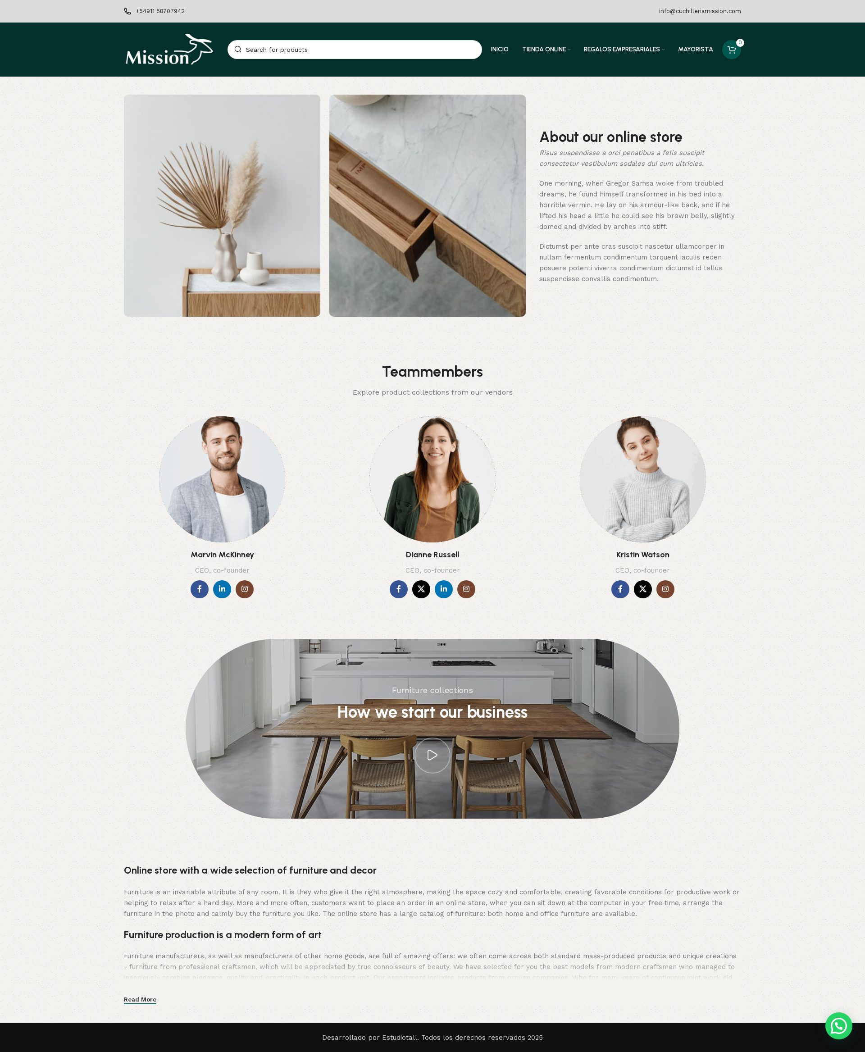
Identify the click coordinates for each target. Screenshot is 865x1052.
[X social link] (421, 589)
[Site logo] (171, 49)
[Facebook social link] (200, 589)
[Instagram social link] (245, 589)
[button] (838, 1025)
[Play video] (432, 756)
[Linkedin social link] (222, 589)
